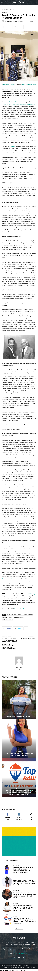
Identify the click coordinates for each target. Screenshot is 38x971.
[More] (26, 27)
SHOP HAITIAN (19, 713)
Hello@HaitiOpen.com (22, 953)
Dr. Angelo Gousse (11, 614)
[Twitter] (23, 957)
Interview (12, 9)
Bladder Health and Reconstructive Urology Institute (20, 104)
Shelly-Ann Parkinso (8, 84)
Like (7, 813)
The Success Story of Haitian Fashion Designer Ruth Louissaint (19, 754)
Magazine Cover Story (20, 608)
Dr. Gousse (12, 146)
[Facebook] (14, 957)
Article (18, 788)
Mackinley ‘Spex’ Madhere (29, 84)
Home (3, 9)
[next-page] (6, 800)
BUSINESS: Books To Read (28, 638)
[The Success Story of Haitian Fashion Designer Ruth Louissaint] (19, 738)
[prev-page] (3, 800)
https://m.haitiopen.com (19, 669)
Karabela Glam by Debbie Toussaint (19, 716)
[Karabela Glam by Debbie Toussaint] (19, 699)
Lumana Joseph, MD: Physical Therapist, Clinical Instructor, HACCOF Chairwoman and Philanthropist (23, 908)
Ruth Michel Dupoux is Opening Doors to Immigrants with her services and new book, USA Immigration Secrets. (23, 870)
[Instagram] (19, 957)
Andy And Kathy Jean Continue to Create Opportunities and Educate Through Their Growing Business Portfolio (24, 882)
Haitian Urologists (28, 614)
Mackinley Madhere (7, 617)
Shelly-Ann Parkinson (7, 619)
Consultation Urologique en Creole (11, 578)
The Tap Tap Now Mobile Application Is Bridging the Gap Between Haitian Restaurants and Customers (19, 792)
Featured (20, 614)
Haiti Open (9, 21)
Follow (19, 813)
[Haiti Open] (3, 21)
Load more (18, 928)
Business (15, 903)
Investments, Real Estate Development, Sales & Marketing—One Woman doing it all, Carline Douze (24, 895)
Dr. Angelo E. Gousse (15, 102)
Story (7, 9)
